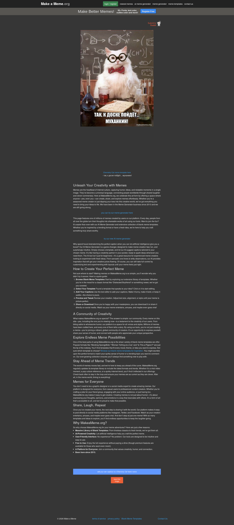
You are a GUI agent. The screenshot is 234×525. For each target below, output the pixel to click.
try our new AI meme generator (117, 238)
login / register (110, 3)
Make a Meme (55, 3)
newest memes (126, 3)
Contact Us (162, 518)
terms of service (99, 518)
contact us (188, 3)
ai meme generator (143, 3)
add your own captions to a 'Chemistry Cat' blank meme (117, 471)
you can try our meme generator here (117, 212)
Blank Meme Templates (132, 518)
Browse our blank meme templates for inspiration (122, 350)
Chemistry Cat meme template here (117, 172)
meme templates (175, 3)
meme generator (159, 3)
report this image (117, 480)
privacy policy (114, 518)
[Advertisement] (50, 66)
